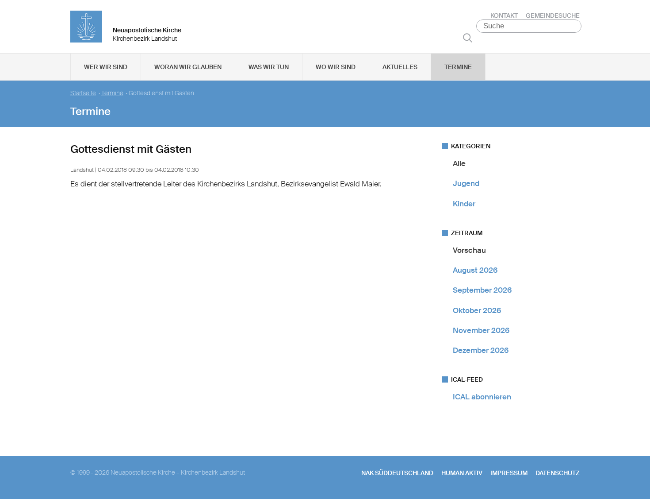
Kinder (464, 204)
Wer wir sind (105, 67)
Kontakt (504, 15)
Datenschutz (557, 473)
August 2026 (475, 270)
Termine (458, 67)
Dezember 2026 (481, 350)
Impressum (509, 473)
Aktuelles (399, 67)
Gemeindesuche (553, 15)
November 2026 (481, 330)
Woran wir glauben (188, 67)
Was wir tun (269, 67)
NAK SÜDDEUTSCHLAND (397, 473)
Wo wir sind (336, 67)
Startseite (83, 93)
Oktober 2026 (477, 310)
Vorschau (469, 250)
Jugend (466, 183)
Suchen (467, 37)
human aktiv (461, 473)
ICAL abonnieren (482, 397)
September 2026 (482, 290)
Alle (459, 163)
